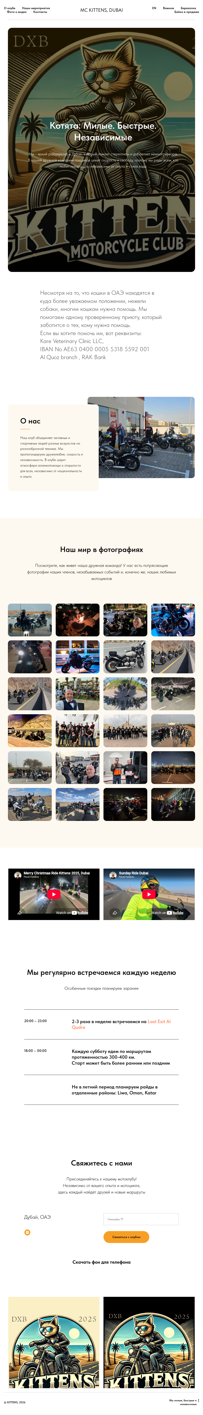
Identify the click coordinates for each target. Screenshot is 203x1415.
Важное (168, 8)
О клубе (9, 8)
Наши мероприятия (36, 8)
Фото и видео (17, 12)
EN (154, 8)
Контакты (40, 12)
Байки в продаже (186, 12)
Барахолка (188, 8)
